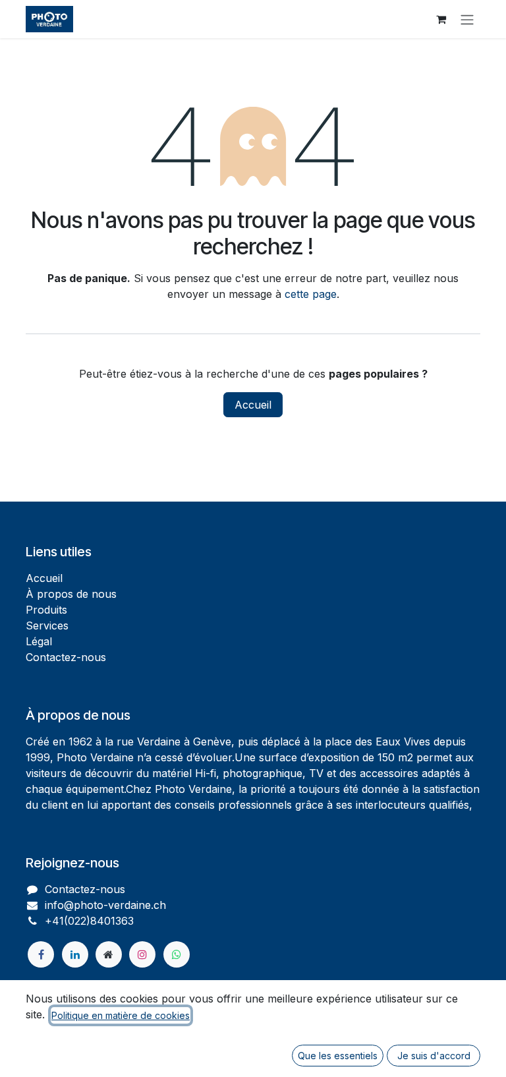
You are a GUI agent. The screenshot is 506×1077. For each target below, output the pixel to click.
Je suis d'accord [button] (433, 1055)
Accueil (253, 404)
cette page (311, 294)
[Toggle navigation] (467, 19)
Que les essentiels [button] (338, 1055)
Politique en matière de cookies (120, 1015)
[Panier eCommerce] (441, 19)
